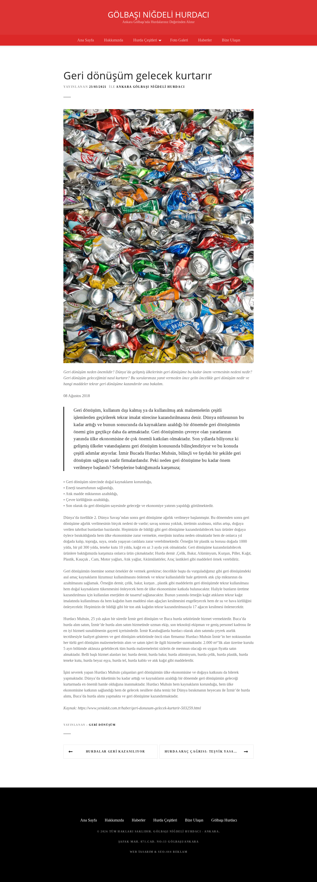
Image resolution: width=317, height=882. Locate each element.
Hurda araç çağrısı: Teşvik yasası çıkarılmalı (209, 751)
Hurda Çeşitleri (145, 40)
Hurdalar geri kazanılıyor (115, 751)
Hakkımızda (113, 40)
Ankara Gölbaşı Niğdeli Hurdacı (150, 86)
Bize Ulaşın (231, 40)
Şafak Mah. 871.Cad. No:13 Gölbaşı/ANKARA (158, 841)
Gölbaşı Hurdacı (224, 820)
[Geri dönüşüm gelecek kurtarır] (158, 112)
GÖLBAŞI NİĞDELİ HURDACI (158, 14)
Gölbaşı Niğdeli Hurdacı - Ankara (186, 831)
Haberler (205, 40)
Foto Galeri (179, 40)
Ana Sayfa (85, 40)
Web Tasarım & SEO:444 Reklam (158, 851)
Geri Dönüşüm (102, 724)
